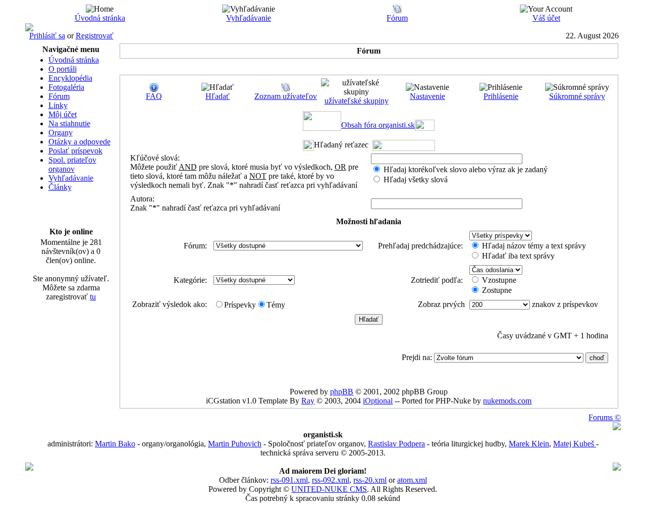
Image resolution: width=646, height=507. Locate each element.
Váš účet (546, 18)
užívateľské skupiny (357, 100)
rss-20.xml (370, 480)
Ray (307, 400)
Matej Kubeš (574, 443)
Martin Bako (115, 443)
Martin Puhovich (234, 443)
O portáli (62, 69)
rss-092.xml (330, 480)
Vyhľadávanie (248, 18)
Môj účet (62, 114)
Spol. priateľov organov (72, 164)
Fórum (397, 18)
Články (60, 187)
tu (93, 296)
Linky (58, 105)
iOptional (378, 400)
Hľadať (217, 96)
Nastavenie (427, 96)
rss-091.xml (289, 480)
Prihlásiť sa (47, 35)
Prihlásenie (500, 96)
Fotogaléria (66, 87)
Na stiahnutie (69, 123)
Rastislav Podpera (396, 443)
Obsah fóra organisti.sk (378, 125)
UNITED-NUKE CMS (329, 489)
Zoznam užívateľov (285, 96)
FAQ (154, 96)
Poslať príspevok (75, 150)
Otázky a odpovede (79, 141)
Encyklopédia (70, 78)
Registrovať (95, 35)
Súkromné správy (577, 96)
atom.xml (412, 480)
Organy (60, 132)
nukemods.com (507, 400)
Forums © (604, 417)
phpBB (341, 391)
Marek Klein (529, 443)
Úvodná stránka (100, 18)
